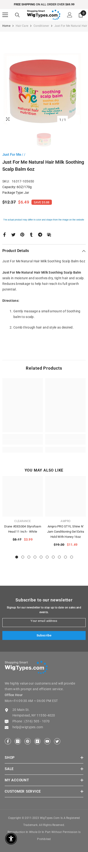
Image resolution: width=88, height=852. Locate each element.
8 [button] (59, 557)
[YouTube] (47, 741)
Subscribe (44, 635)
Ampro (65, 521)
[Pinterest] (22, 234)
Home (6, 25)
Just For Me (11, 154)
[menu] (5, 15)
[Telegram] (40, 234)
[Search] (17, 15)
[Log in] (69, 14)
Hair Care (22, 25)
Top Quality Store (58, 4)
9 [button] (65, 557)
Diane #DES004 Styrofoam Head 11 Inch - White (22, 529)
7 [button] (53, 557)
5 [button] (41, 557)
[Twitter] (13, 234)
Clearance (22, 521)
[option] (44, 82)
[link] (22, 442)
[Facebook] (4, 234)
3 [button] (28, 557)
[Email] (49, 234)
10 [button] (71, 557)
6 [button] (47, 557)
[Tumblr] (31, 234)
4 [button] (35, 557)
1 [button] (16, 557)
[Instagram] (18, 741)
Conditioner (41, 25)
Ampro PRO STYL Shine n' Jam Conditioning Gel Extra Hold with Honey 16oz (65, 531)
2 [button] (22, 557)
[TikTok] (37, 741)
